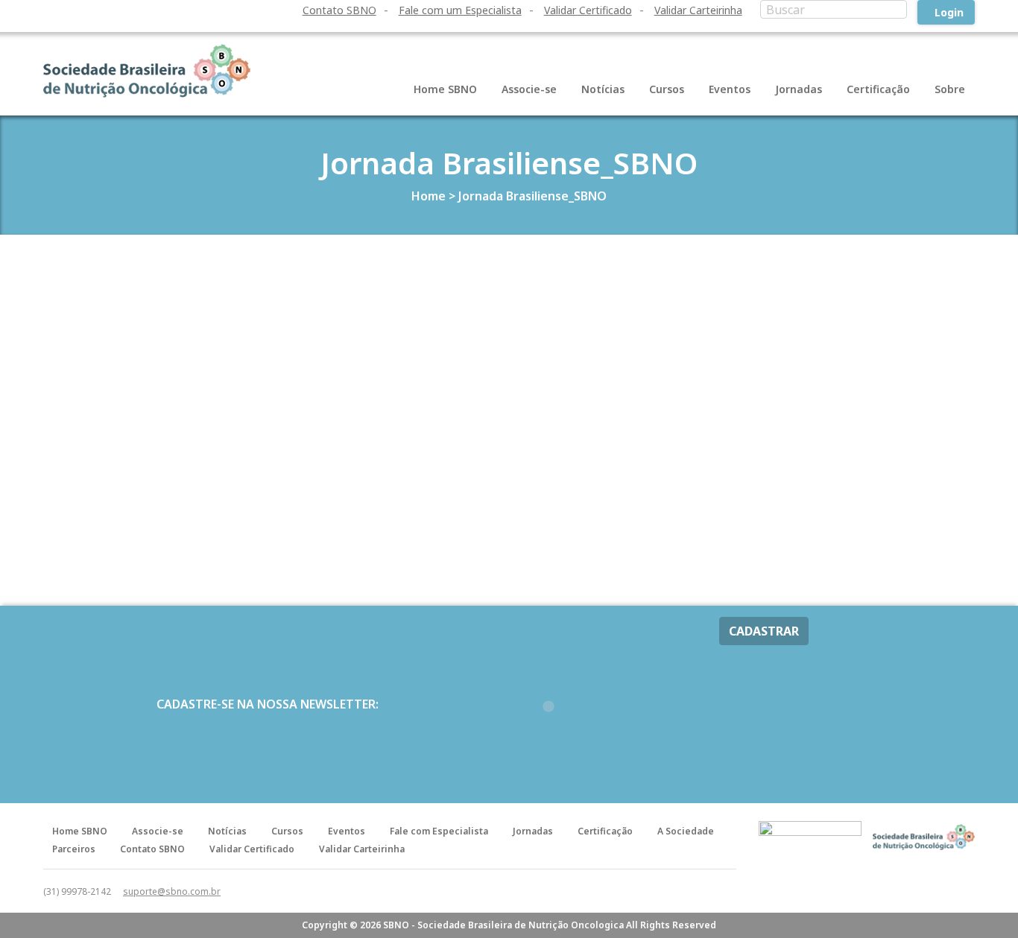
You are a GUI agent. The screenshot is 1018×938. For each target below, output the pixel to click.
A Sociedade (685, 831)
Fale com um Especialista (460, 10)
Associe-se (529, 89)
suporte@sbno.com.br (172, 891)
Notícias (603, 89)
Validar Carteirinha (698, 10)
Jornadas (798, 89)
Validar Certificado (588, 10)
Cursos (666, 89)
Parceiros (73, 849)
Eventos (729, 89)
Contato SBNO (339, 10)
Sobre (950, 89)
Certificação (878, 89)
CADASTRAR (764, 631)
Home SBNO (445, 89)
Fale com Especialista (439, 831)
